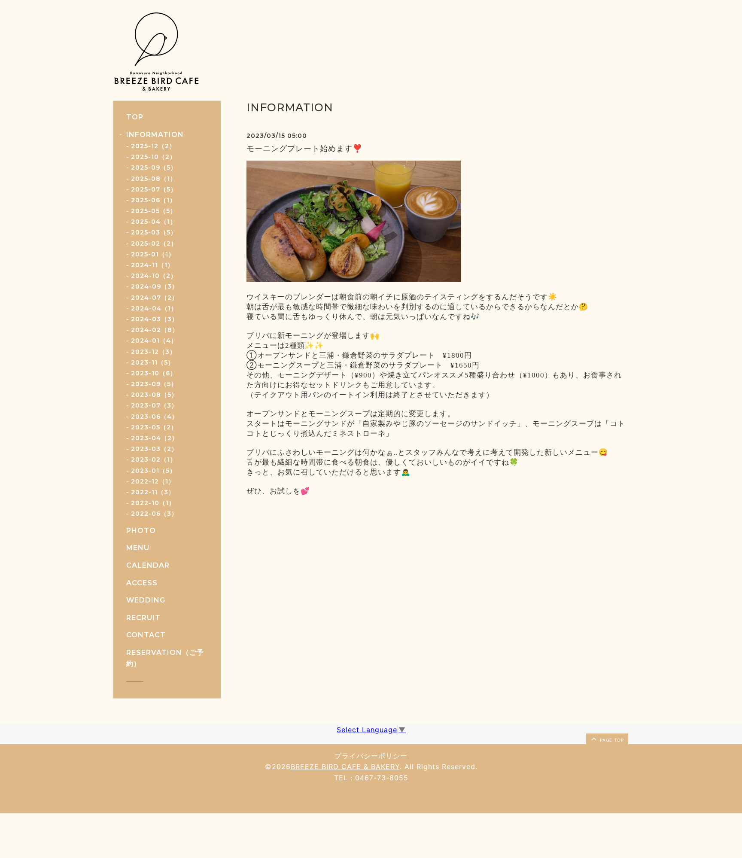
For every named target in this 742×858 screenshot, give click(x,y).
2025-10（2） (153, 157)
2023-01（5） (153, 471)
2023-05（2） (154, 427)
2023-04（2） (154, 438)
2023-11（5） (152, 362)
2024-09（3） (154, 286)
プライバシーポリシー (371, 756)
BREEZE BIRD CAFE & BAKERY (345, 766)
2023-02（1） (153, 459)
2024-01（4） (154, 340)
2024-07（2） (154, 297)
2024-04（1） (154, 308)
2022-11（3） (153, 492)
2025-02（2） (154, 243)
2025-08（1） (153, 179)
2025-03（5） (154, 232)
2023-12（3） (153, 352)
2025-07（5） (154, 189)
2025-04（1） (153, 221)
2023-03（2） (154, 449)
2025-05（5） (153, 211)
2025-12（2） (153, 146)
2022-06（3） (154, 513)
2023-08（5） (154, 395)
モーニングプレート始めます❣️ (304, 148)
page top (611, 739)
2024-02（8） (155, 330)
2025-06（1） (153, 200)
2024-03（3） (154, 319)
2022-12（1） (153, 481)
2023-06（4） (154, 416)
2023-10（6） (153, 373)
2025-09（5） (154, 167)
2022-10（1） (153, 503)
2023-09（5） (154, 384)
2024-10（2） (154, 276)
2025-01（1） (153, 254)
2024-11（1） (152, 265)
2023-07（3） (154, 405)
